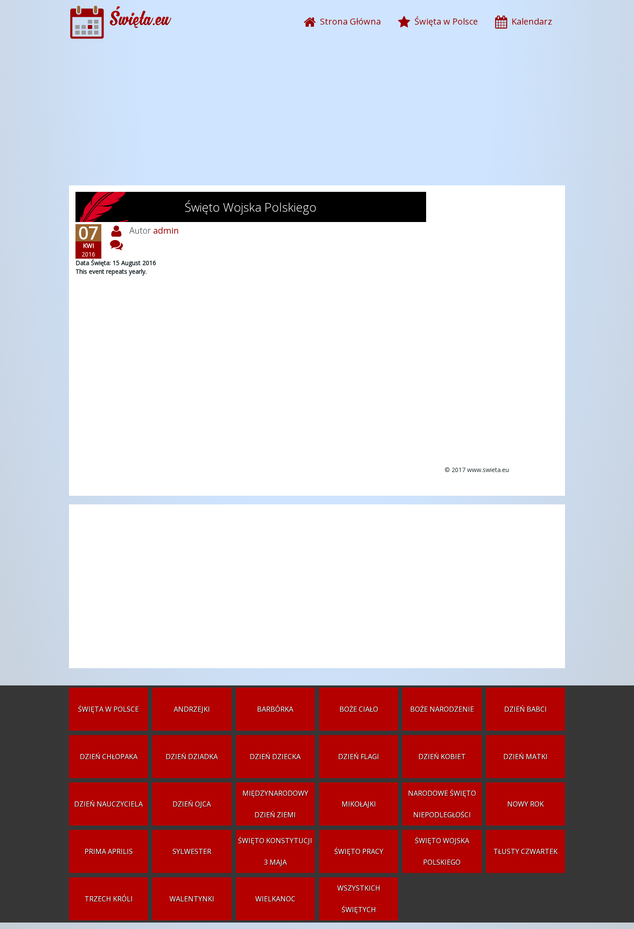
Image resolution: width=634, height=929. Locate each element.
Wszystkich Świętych (358, 898)
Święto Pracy (358, 851)
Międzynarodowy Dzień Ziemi (275, 804)
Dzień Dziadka (192, 756)
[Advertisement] (317, 116)
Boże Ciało (358, 709)
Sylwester (192, 851)
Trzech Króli (109, 899)
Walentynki (191, 899)
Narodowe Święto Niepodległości (442, 804)
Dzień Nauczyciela (108, 804)
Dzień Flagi (358, 756)
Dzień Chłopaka (109, 756)
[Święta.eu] (122, 36)
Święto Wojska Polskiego (442, 851)
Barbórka (275, 709)
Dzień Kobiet (442, 756)
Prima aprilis (109, 851)
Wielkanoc (275, 899)
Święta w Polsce (108, 709)
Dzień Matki (525, 756)
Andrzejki (192, 709)
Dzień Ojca (192, 804)
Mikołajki (359, 804)
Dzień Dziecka (275, 756)
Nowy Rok (525, 804)
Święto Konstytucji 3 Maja (275, 851)
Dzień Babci (525, 709)
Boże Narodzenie (442, 709)
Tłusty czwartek (525, 851)
